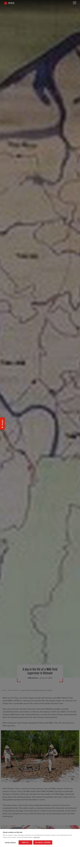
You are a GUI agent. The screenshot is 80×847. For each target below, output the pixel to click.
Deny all (25, 842)
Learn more (36, 837)
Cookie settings (10, 842)
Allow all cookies (42, 842)
